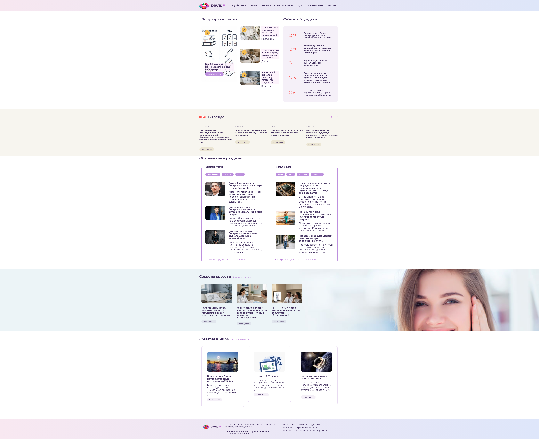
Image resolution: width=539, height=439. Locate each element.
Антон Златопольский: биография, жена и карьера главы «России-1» (245, 185)
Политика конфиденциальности (300, 427)
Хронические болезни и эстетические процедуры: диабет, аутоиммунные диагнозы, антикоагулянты (252, 313)
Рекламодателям (311, 424)
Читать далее (207, 149)
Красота (266, 86)
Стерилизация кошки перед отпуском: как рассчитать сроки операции (287, 132)
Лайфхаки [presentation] (317, 174)
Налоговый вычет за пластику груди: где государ (268, 77)
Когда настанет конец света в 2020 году (314, 377)
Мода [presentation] (280, 174)
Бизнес (332, 5)
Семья (253, 5)
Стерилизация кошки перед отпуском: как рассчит (270, 54)
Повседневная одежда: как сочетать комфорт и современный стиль (315, 238)
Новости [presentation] (227, 174)
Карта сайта (323, 430)
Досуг (264, 61)
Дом (300, 5)
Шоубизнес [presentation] (213, 174)
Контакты (297, 424)
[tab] (213, 174)
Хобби (265, 5)
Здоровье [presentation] (303, 174)
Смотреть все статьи (242, 277)
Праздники (268, 39)
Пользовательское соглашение (299, 430)
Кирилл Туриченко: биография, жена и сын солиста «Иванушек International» (243, 235)
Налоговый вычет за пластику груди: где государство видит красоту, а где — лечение (322, 134)
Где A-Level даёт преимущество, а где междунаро (217, 67)
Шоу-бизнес (238, 5)
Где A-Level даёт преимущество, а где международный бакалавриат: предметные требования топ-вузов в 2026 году (215, 136)
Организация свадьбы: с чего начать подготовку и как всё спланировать (251, 132)
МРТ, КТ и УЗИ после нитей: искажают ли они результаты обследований (286, 311)
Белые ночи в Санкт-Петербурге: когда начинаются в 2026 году (221, 378)
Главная (287, 424)
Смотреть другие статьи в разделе (225, 259)
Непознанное (315, 5)
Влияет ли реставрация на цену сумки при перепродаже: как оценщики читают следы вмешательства (315, 188)
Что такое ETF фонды (266, 376)
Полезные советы (214, 74)
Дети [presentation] (290, 174)
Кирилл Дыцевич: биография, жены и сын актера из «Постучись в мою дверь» (245, 211)
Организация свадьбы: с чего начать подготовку (270, 31)
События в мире (283, 5)
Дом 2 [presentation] (240, 174)
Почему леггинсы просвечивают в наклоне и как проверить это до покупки (315, 216)
